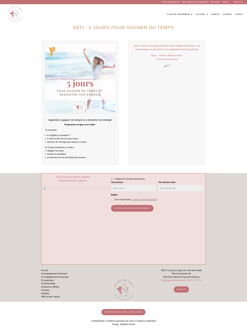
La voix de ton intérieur (178, 14)
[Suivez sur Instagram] (120, 272)
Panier (225, 2)
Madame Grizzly (127, 324)
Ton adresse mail (167, 182)
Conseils (215, 14)
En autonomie (47, 280)
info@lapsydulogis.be (171, 280)
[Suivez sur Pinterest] (134, 272)
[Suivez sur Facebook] (112, 272)
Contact (239, 14)
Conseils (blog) (48, 283)
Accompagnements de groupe (55, 277)
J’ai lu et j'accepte (135, 199)
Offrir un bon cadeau (50, 297)
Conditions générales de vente (120, 321)
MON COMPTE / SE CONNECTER (195, 2)
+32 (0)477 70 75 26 (192, 280)
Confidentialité (97, 321)
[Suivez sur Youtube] (127, 272)
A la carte (200, 14)
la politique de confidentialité (144, 199)
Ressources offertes (50, 287)
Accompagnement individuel (54, 273)
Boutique (215, 2)
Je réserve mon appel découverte (123, 312)
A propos (227, 14)
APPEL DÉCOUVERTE (171, 2)
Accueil (44, 270)
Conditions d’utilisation (145, 321)
